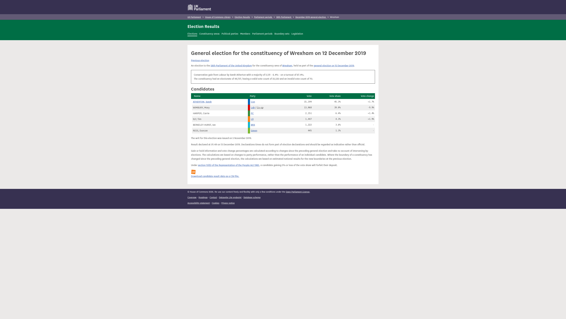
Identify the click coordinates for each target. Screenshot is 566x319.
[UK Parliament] (199, 7)
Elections (192, 33)
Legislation (297, 33)
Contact (213, 197)
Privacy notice (228, 203)
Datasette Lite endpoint (230, 197)
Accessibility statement (198, 203)
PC (252, 113)
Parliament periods (263, 17)
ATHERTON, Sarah (202, 101)
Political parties (230, 33)
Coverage (191, 197)
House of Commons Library (218, 17)
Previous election (200, 60)
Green (254, 130)
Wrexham (287, 65)
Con (253, 101)
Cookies (215, 203)
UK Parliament (194, 17)
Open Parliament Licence (298, 192)
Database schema (251, 197)
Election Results (242, 17)
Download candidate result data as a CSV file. (215, 176)
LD (252, 119)
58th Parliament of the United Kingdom (231, 65)
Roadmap (203, 197)
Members (245, 33)
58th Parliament (284, 17)
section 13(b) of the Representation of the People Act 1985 (228, 165)
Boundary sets (281, 33)
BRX (253, 124)
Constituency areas (209, 33)
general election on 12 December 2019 (334, 65)
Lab (253, 107)
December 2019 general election (310, 17)
